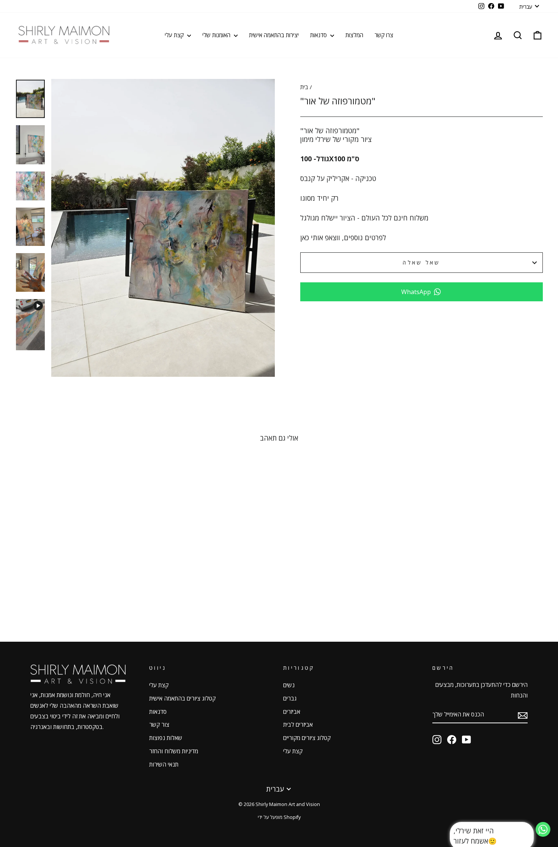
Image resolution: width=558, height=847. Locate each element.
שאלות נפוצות (165, 738)
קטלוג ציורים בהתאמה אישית (182, 698)
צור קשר (159, 724)
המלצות (354, 35)
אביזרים (291, 711)
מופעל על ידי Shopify (279, 817)
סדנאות (319, 35)
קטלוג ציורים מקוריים (307, 738)
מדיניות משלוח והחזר (173, 751)
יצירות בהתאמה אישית (274, 35)
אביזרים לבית (298, 724)
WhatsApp (416, 292)
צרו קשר (384, 35)
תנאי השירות (163, 764)
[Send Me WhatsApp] (543, 834)
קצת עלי (175, 35)
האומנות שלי (217, 35)
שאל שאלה (421, 262)
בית (304, 87)
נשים (289, 685)
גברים (289, 698)
